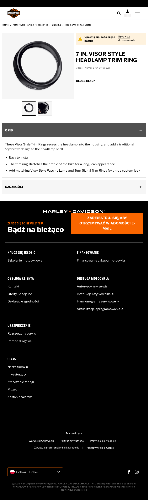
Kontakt (13, 286)
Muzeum (14, 389)
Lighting (56, 24)
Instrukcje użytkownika (94, 294)
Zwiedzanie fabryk (21, 382)
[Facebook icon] (129, 472)
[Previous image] (9, 66)
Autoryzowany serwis (92, 286)
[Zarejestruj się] (127, 13)
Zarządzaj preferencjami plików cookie (56, 447)
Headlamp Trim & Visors (78, 24)
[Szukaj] (119, 13)
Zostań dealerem (20, 397)
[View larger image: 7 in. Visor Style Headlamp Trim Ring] (38, 65)
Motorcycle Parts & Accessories (30, 24)
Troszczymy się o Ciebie (99, 447)
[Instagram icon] (136, 472)
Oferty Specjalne (20, 294)
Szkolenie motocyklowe (25, 260)
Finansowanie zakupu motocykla (101, 260)
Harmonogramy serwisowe (96, 301)
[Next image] (66, 66)
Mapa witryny (74, 433)
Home (5, 24)
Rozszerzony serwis (22, 333)
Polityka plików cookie (103, 440)
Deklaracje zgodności (23, 301)
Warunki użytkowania (41, 440)
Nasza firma (16, 367)
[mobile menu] (136, 13)
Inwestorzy (15, 374)
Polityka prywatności (72, 440)
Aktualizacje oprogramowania (98, 309)
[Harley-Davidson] (74, 211)
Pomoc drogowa (20, 341)
